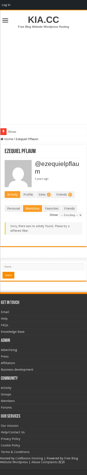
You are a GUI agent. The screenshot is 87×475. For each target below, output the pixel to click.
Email (5, 312)
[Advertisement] (43, 74)
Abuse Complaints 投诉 (48, 462)
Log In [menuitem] (6, 5)
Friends (63, 194)
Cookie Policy (10, 445)
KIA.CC (43, 20)
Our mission (9, 426)
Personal (13, 208)
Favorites (51, 208)
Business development (17, 369)
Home (12, 131)
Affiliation (8, 363)
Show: (54, 215)
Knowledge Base (12, 332)
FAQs (4, 325)
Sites (44, 194)
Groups (6, 394)
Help (4, 318)
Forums (6, 407)
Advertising (9, 350)
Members (8, 401)
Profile (28, 194)
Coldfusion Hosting (29, 458)
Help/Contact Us (13, 432)
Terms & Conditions (15, 452)
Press (5, 356)
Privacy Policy (10, 439)
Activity (12, 194)
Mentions (32, 208)
